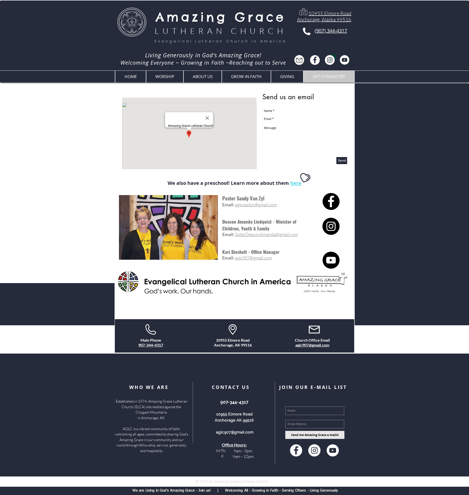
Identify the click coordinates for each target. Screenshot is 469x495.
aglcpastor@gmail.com (256, 204)
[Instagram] (330, 60)
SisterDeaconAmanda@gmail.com (266, 234)
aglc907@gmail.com (253, 257)
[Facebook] (315, 60)
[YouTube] (344, 60)
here (295, 183)
